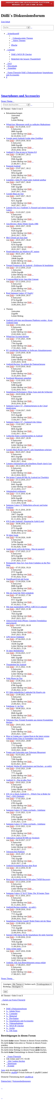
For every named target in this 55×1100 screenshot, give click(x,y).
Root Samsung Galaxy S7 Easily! (19, 293)
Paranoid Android (13, 166)
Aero (3, 1070)
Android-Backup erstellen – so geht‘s (21, 907)
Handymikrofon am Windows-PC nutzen (22, 251)
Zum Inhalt (5, 22)
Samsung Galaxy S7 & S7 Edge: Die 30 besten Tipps (27, 893)
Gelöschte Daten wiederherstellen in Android (24, 436)
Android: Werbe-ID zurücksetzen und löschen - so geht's (29, 766)
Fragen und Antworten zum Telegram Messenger (26, 752)
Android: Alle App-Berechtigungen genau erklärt (26, 963)
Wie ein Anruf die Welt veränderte (20, 593)
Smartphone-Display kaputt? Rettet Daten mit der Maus (28, 921)
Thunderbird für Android (16, 664)
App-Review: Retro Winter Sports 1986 (22, 224)
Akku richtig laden (13, 949)
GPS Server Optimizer (15, 637)
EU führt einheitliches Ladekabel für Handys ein (25, 692)
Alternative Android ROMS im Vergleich (22, 838)
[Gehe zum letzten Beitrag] (33, 134)
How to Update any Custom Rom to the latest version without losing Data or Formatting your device (27, 737)
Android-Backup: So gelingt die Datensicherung (25, 364)
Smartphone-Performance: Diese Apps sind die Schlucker (29, 392)
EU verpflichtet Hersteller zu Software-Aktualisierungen (29, 350)
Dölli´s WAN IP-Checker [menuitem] (21, 54)
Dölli (12, 127)
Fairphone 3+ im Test (14, 706)
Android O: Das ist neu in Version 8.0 (21, 152)
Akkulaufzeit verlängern (16, 491)
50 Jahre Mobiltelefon (15, 651)
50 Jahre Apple (12, 535)
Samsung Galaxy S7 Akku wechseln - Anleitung (25, 810)
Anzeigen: (7, 984)
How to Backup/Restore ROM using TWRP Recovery (28, 879)
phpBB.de (29, 1077)
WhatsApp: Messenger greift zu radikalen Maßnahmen (28, 124)
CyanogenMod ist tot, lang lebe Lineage (22, 279)
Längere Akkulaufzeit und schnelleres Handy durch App (29, 463)
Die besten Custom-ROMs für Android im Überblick (27, 477)
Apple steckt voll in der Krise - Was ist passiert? (25, 549)
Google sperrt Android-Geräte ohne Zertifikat (24, 138)
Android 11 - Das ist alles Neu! (18, 780)
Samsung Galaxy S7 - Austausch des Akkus (24, 422)
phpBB (14, 1072)
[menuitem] (22, 38)
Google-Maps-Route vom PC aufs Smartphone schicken (29, 450)
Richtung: (7, 987)
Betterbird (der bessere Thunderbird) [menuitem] (26, 59)
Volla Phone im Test (14, 678)
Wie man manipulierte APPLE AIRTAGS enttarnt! (26, 607)
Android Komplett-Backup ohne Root (21, 865)
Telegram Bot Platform (15, 852)
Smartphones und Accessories (20, 95)
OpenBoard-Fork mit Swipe (17, 579)
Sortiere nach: (30, 984)
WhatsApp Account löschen (17, 336)
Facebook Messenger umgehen (18, 378)
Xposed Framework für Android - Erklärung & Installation (29, 265)
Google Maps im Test (15, 194)
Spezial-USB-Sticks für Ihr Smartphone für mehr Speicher (29, 935)
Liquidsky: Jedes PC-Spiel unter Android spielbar (26, 180)
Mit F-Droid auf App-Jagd (16, 238)
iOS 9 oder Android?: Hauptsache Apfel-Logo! (25, 521)
